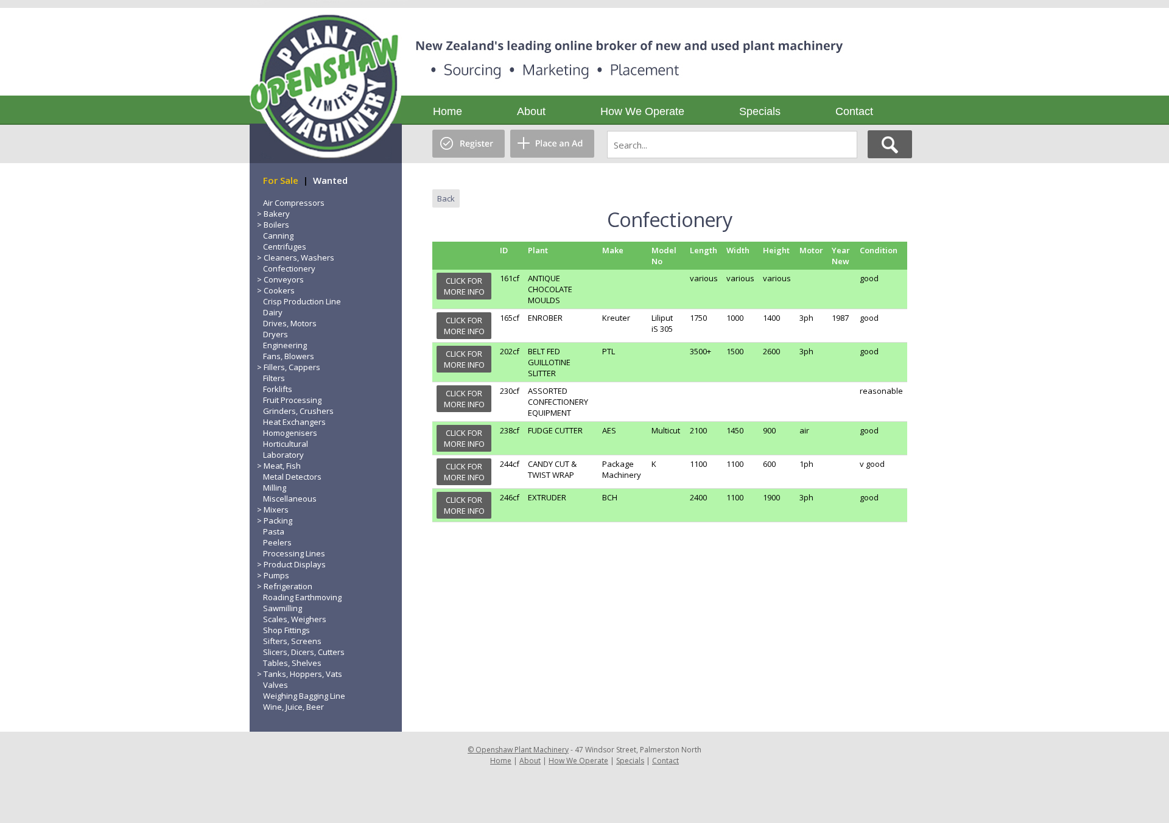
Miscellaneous (290, 498)
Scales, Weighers (294, 619)
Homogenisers (290, 432)
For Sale (280, 180)
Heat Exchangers (294, 421)
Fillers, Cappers (292, 367)
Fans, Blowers (288, 356)
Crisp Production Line (302, 301)
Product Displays (295, 564)
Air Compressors (294, 202)
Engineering (285, 345)
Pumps (276, 575)
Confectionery (289, 268)
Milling (274, 487)
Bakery (277, 213)
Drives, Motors (290, 323)
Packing (278, 520)
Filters (274, 378)
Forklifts (277, 388)
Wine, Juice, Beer (293, 706)
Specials (760, 111)
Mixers (276, 509)
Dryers (275, 334)
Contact (854, 111)
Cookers (279, 290)
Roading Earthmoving (302, 597)
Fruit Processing (292, 399)
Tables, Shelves (292, 662)
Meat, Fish (282, 465)
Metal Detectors (292, 476)
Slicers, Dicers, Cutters (304, 651)
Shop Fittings (286, 630)
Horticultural (285, 443)
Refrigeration (288, 586)
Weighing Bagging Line (304, 695)
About (531, 111)
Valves (275, 684)
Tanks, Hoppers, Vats (303, 673)
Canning (278, 235)
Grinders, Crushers (298, 410)
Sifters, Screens (292, 641)
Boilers (276, 224)
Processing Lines (294, 553)
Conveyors (284, 279)
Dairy (273, 312)
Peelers (277, 542)
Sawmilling (282, 608)
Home (447, 111)
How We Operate (642, 111)
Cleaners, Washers (299, 257)
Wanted (330, 180)
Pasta (273, 531)
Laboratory (283, 454)
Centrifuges (284, 246)
